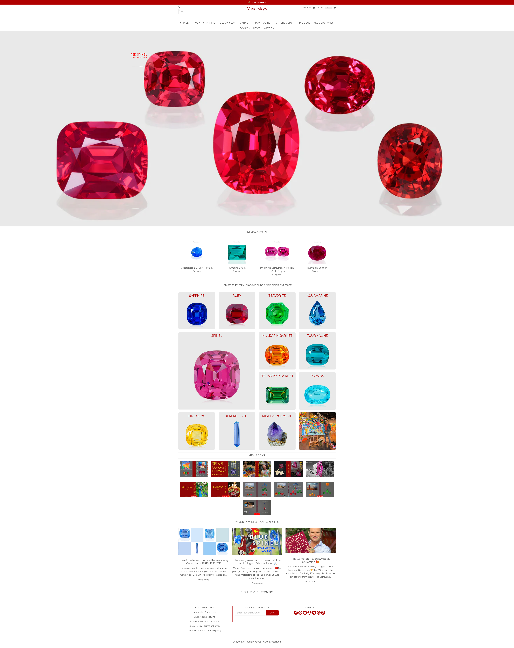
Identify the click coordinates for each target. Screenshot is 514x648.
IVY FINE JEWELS (197, 630)
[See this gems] (2, 128)
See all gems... (21, 76)
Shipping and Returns (204, 617)
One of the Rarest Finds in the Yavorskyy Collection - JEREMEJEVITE (203, 562)
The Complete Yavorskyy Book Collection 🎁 (310, 560)
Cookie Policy (195, 626)
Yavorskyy (257, 8)
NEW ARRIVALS (257, 232)
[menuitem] (185, 23)
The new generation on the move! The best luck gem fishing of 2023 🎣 (257, 562)
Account (307, 7)
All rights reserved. (272, 642)
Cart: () (319, 7)
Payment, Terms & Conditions (204, 621)
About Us (198, 612)
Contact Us (210, 612)
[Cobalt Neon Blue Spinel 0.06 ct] (196, 252)
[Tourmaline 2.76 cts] (237, 252)
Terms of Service (212, 626)
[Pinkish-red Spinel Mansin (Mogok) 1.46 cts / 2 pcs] (277, 252)
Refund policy (214, 630)
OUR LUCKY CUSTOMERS (257, 592)
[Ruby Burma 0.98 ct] (317, 252)
